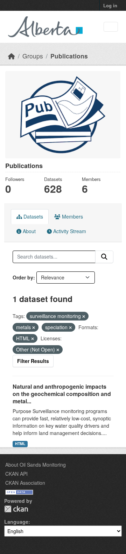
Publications (69, 56)
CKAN (16, 509)
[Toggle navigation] (111, 27)
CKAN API (16, 473)
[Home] (11, 56)
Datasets (32, 216)
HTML (20, 443)
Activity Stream (69, 231)
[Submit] (104, 257)
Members (72, 216)
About (28, 231)
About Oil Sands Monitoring (35, 464)
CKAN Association (25, 482)
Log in (110, 5)
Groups (32, 56)
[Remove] (83, 316)
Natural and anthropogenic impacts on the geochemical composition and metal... (62, 393)
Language (16, 521)
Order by (23, 277)
